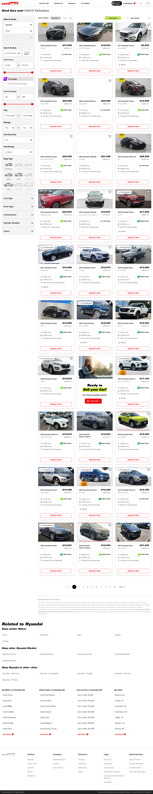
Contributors (82, 763)
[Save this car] (71, 25)
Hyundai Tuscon (9, 654)
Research (71, 3)
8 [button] (105, 587)
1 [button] (74, 587)
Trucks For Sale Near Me (136, 763)
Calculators (81, 759)
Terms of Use (107, 759)
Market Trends (82, 768)
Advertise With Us (58, 768)
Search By (30, 759)
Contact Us (56, 763)
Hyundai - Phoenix (10, 680)
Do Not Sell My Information (112, 772)
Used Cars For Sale (134, 759)
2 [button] (78, 587)
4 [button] (87, 587)
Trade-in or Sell (31, 763)
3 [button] (83, 587)
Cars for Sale (44, 3)
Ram (79, 635)
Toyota (118, 635)
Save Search (113, 18)
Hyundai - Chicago (85, 673)
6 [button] (96, 587)
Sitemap (80, 772)
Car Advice (30, 768)
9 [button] (110, 587)
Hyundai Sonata (9, 660)
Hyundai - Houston (123, 673)
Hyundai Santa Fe (84, 654)
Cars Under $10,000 (135, 768)
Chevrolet (44, 635)
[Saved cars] (141, 3)
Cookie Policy (108, 782)
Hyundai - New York (11, 673)
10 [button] (115, 587)
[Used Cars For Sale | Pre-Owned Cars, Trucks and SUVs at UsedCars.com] (10, 3)
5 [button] (92, 587)
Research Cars (31, 776)
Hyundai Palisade (122, 654)
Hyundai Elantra (47, 654)
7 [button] (101, 587)
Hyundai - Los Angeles (49, 673)
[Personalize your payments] (71, 48)
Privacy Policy (108, 763)
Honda (5, 641)
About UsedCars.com (59, 759)
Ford (4, 635)
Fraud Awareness (109, 768)
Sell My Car (58, 3)
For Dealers (85, 3)
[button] (122, 588)
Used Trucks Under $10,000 (137, 772)
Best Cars (30, 772)
